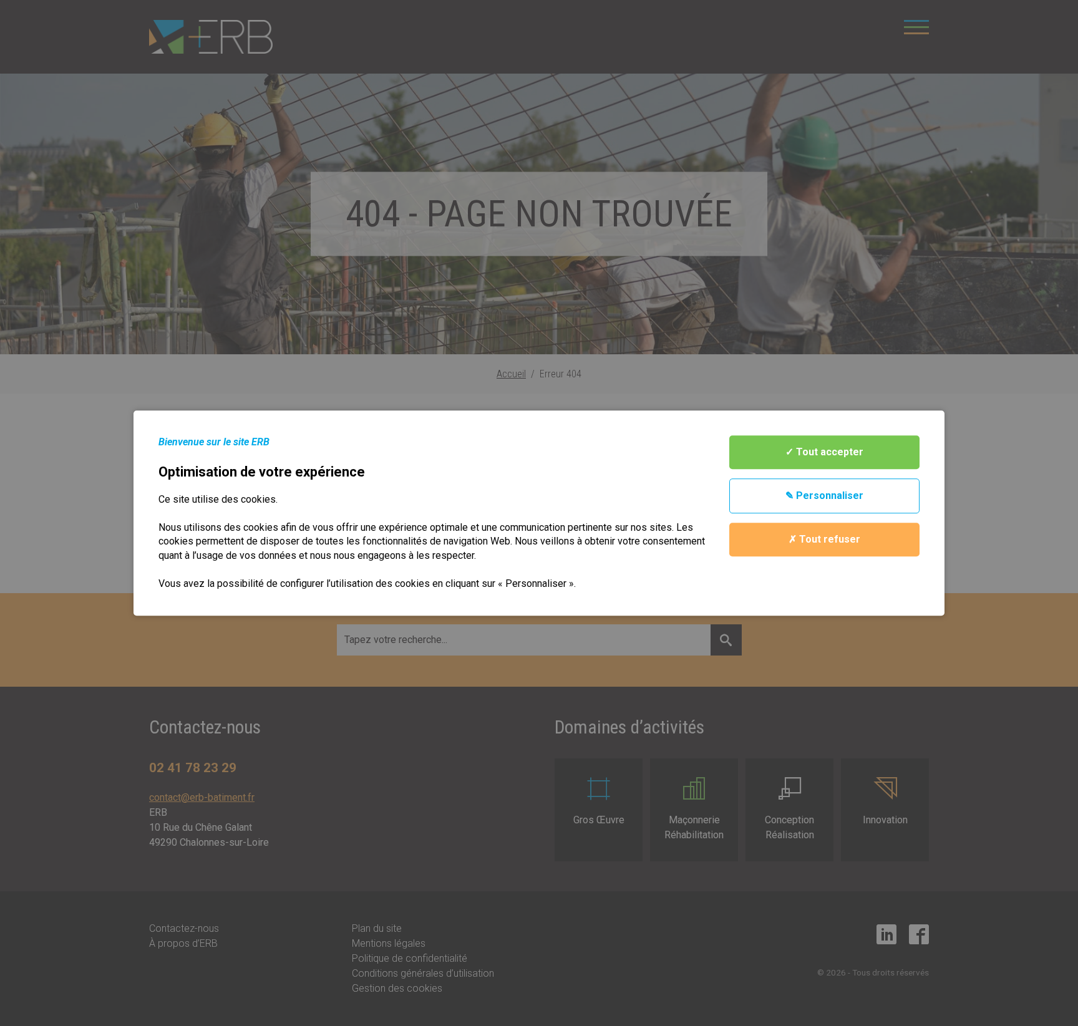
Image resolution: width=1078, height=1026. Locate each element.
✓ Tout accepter (824, 452)
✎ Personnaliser (824, 495)
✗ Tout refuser (824, 539)
